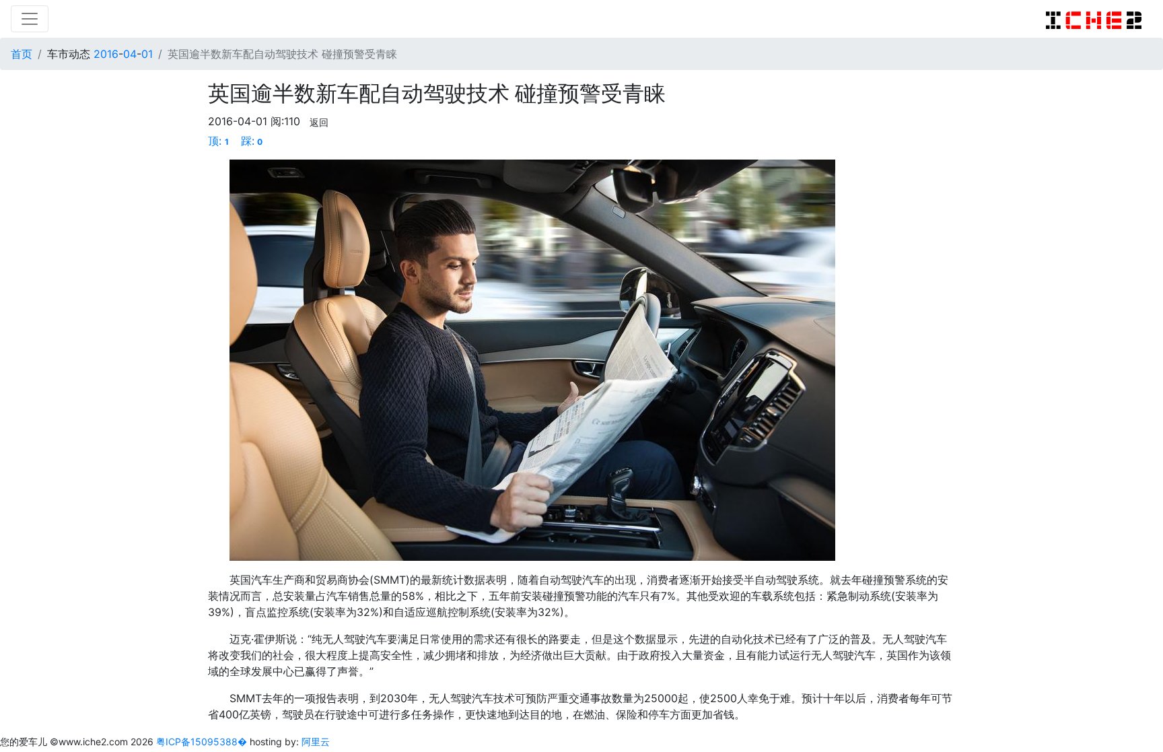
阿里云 (316, 741)
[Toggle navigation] (29, 18)
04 (130, 54)
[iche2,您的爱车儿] (1093, 18)
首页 (21, 54)
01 (147, 54)
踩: (252, 140)
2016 (106, 54)
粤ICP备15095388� (203, 741)
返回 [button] (319, 122)
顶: (218, 140)
